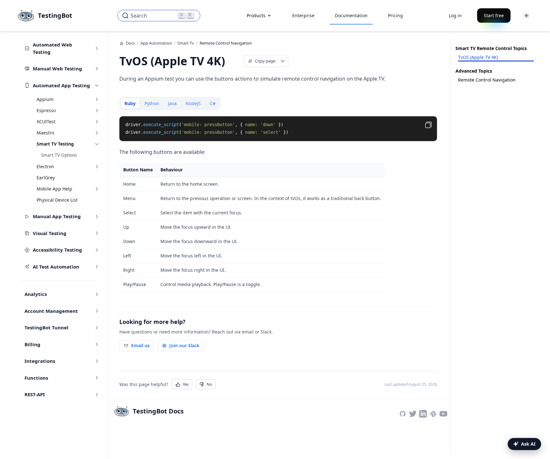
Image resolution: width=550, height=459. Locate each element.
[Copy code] (428, 125)
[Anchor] (233, 60)
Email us (140, 345)
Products (256, 15)
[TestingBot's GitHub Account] (402, 414)
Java (172, 103)
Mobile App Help (54, 189)
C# (212, 103)
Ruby (130, 103)
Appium (45, 99)
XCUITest (46, 121)
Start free (494, 15)
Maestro (45, 133)
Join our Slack (184, 345)
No (209, 384)
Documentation (351, 15)
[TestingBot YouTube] (443, 414)
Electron (45, 166)
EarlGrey (46, 178)
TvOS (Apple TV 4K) (478, 57)
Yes (186, 384)
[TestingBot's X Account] (413, 414)
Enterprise (303, 15)
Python (152, 103)
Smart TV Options (59, 155)
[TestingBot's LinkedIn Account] (423, 414)
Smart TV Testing (55, 144)
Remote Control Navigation (487, 80)
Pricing (395, 15)
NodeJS (193, 103)
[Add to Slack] (433, 414)
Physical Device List (57, 200)
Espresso (46, 110)
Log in (455, 15)
